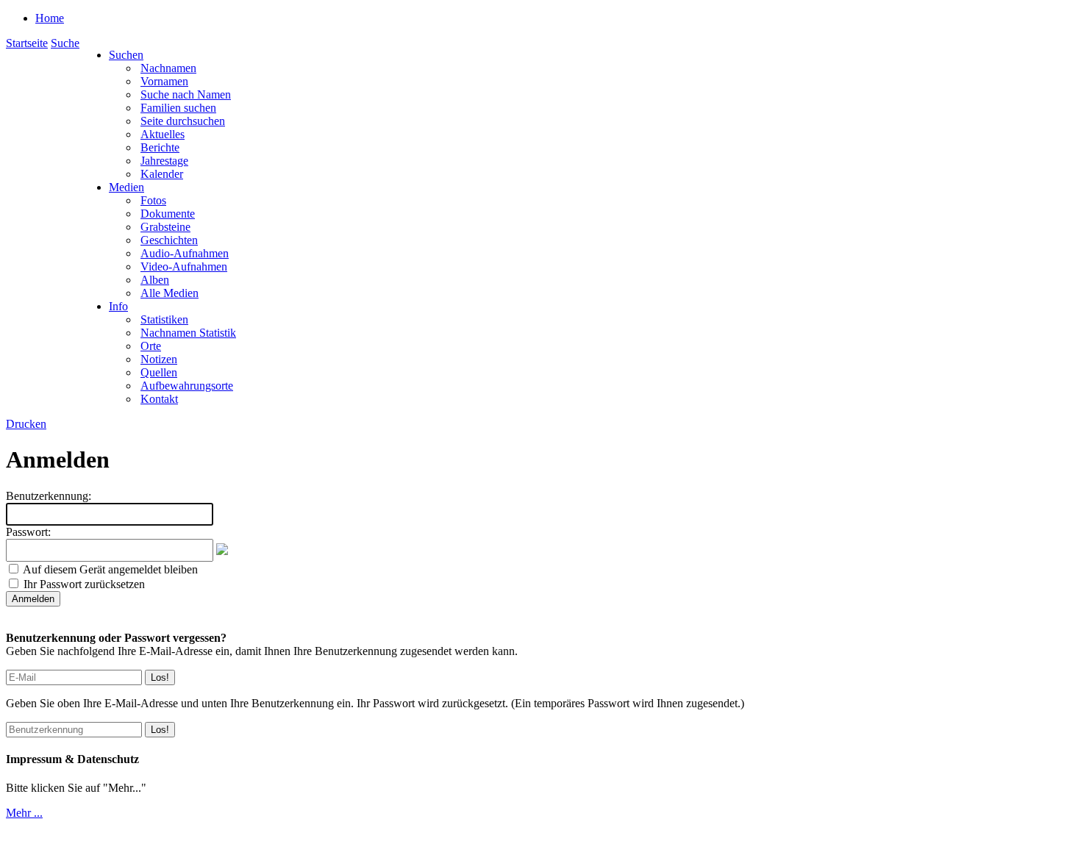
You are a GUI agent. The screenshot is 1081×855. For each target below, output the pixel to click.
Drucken (26, 424)
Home (49, 18)
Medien (126, 187)
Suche (65, 43)
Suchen (126, 55)
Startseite (27, 43)
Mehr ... (24, 812)
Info (118, 306)
